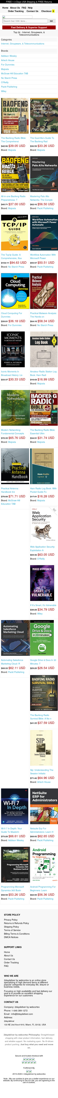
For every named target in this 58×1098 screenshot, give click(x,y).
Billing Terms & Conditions (17, 933)
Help (30, 7)
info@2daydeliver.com (22, 1013)
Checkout (46, 11)
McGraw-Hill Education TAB (14, 73)
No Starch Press (9, 77)
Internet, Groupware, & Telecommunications (22, 43)
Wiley (3, 91)
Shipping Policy (11, 926)
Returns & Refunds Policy (16, 923)
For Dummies (7, 64)
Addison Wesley (9, 55)
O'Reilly (5, 82)
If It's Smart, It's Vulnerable (43, 605)
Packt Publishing (9, 86)
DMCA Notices (11, 937)
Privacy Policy (10, 919)
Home (5, 7)
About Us (15, 7)
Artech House (7, 60)
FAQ (24, 7)
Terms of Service (12, 930)
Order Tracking (16, 11)
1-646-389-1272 (20, 1010)
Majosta (5, 69)
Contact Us (32, 11)
